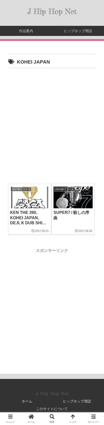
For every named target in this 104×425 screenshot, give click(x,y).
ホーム (27, 401)
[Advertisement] (52, 124)
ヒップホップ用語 (77, 401)
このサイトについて (52, 409)
